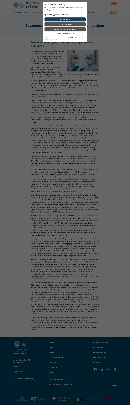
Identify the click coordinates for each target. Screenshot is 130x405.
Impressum (70, 37)
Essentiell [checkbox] (49, 14)
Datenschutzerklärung (80, 37)
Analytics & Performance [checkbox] (62, 14)
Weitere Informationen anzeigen (64, 33)
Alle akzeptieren (65, 19)
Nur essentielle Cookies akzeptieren (65, 29)
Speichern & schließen (65, 24)
